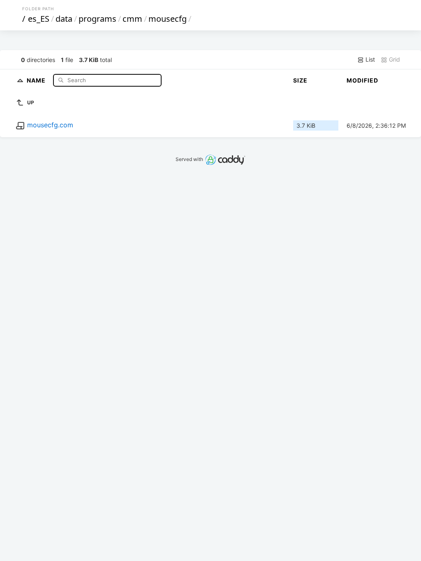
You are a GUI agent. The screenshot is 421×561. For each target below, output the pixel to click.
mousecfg (167, 18)
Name (37, 79)
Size (300, 80)
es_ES (38, 18)
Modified (362, 80)
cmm (132, 18)
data (64, 18)
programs (97, 18)
